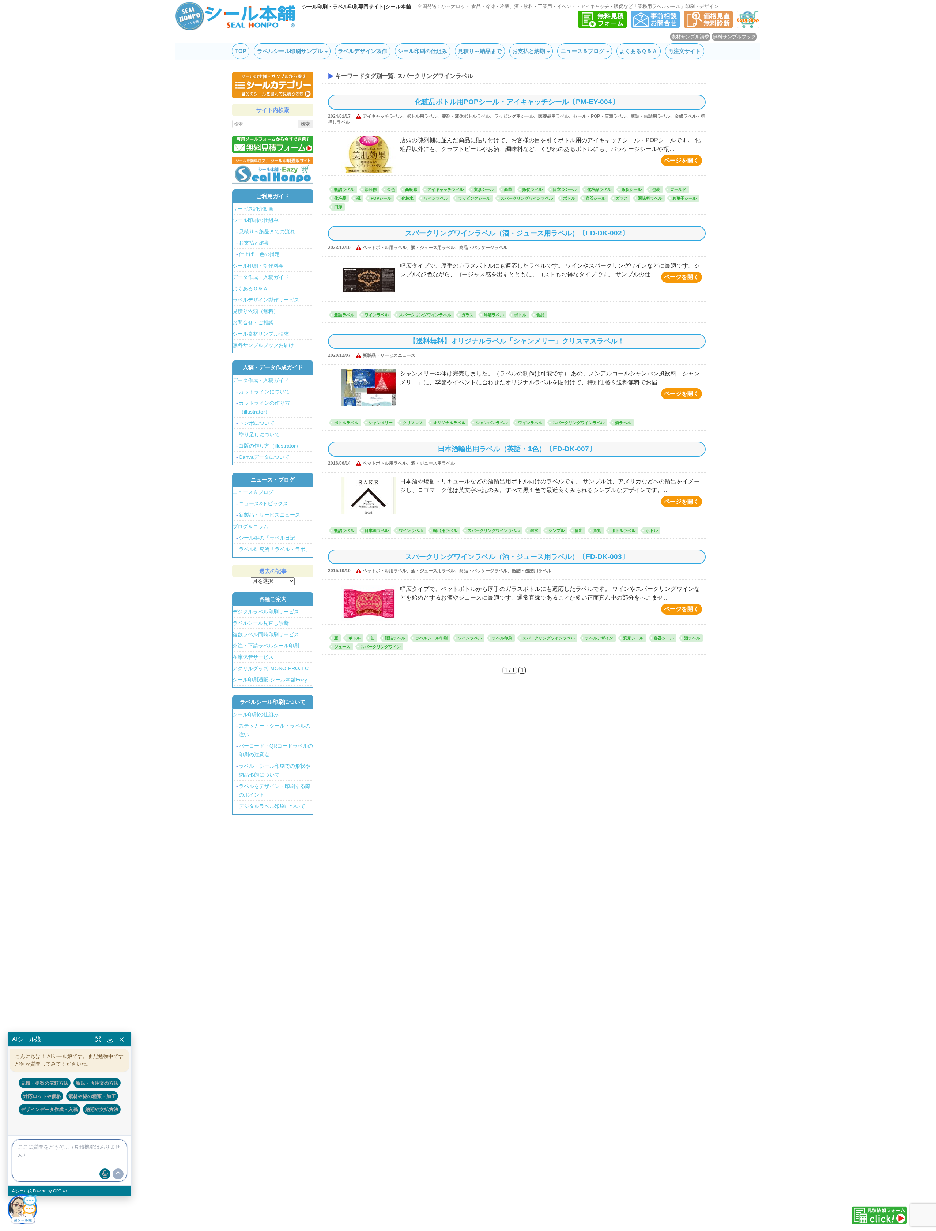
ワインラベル (436, 198)
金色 (391, 189)
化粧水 (407, 198)
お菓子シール (684, 198)
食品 (540, 315)
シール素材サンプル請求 (261, 334)
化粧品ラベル (599, 189)
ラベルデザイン (599, 638)
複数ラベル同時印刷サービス (266, 634)
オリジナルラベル (449, 422)
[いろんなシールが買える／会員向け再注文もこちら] (272, 170)
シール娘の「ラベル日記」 (269, 538)
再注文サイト (684, 51)
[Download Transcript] (110, 1039)
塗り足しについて (259, 434)
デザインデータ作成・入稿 (49, 1109)
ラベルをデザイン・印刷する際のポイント (274, 790)
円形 (338, 207)
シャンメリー (381, 422)
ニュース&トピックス (263, 503)
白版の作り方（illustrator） (270, 446)
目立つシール (565, 189)
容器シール (595, 198)
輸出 (579, 530)
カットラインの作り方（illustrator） (264, 407)
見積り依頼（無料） (256, 311)
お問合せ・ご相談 (253, 322)
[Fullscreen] (98, 1039)
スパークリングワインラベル (527, 198)
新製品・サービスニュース (269, 515)
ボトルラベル (346, 422)
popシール (381, 198)
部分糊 (371, 189)
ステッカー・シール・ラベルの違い (274, 730)
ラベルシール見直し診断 (261, 623)
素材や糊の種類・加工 (92, 1096)
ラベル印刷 (502, 638)
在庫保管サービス (253, 657)
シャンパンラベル (492, 422)
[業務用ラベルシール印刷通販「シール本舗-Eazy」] (748, 26)
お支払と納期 (528, 51)
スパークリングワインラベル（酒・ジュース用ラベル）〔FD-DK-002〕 (517, 233)
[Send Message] (118, 1173)
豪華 (508, 189)
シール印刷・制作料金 (258, 266)
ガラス (622, 198)
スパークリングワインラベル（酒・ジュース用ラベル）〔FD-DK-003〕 (517, 556)
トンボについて (257, 423)
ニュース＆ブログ (582, 51)
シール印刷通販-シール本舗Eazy (270, 680)
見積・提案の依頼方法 (44, 1083)
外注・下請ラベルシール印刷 (266, 646)
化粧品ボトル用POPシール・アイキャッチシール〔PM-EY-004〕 (517, 102)
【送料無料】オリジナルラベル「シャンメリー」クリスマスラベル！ (516, 341)
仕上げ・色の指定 (259, 254)
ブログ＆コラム (250, 526)
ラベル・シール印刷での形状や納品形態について (274, 770)
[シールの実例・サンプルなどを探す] (272, 85)
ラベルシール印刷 (431, 638)
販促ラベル (532, 189)
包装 (656, 189)
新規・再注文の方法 (97, 1083)
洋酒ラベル (494, 315)
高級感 (411, 189)
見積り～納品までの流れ (267, 231)
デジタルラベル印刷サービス (266, 612)
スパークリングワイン (381, 647)
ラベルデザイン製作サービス (266, 300)
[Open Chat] (22, 1209)
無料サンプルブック (734, 36)
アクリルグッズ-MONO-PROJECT (272, 668)
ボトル (569, 198)
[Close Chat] (122, 1039)
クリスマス (413, 422)
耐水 (534, 530)
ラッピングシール (474, 198)
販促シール (632, 189)
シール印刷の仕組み (422, 51)
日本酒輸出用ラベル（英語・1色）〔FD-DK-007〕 (517, 449)
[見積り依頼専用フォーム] (602, 26)
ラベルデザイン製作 (362, 51)
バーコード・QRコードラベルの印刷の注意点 (276, 750)
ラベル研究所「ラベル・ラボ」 (274, 549)
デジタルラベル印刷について (272, 806)
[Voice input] (104, 1173)
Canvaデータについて (264, 457)
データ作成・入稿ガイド (261, 277)
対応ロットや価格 (42, 1096)
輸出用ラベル (445, 530)
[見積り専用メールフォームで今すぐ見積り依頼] (272, 144)
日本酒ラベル (377, 530)
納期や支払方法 (101, 1109)
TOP (240, 51)
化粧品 (340, 198)
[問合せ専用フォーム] (655, 26)
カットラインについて (264, 391)
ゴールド (678, 189)
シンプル (556, 530)
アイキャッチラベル (445, 189)
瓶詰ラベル (344, 189)
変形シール (484, 189)
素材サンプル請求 (690, 36)
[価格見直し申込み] (708, 26)
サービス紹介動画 (253, 209)
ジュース (342, 647)
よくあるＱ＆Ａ (638, 51)
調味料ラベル (650, 198)
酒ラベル (623, 422)
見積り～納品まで (480, 51)
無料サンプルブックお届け (263, 345)
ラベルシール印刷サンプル (290, 51)
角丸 (597, 530)
